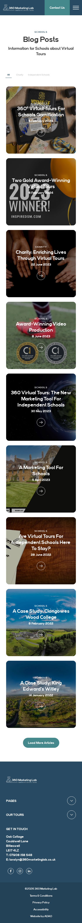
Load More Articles (41, 743)
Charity (19, 75)
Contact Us (57, 8)
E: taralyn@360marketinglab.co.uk (31, 859)
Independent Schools (39, 75)
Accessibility (41, 909)
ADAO (41, 916)
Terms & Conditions (41, 895)
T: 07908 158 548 (19, 855)
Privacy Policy (41, 902)
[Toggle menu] (76, 7)
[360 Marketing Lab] (21, 779)
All (8, 75)
